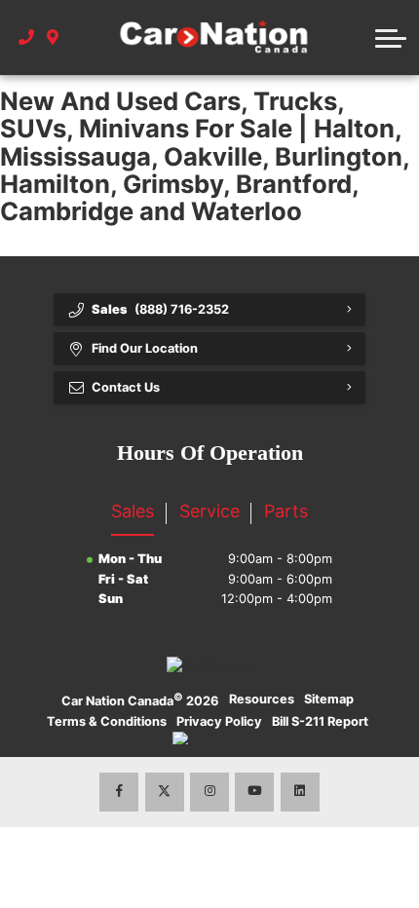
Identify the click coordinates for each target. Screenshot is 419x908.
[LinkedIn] (300, 792)
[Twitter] (164, 792)
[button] (390, 38)
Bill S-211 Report (320, 721)
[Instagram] (209, 792)
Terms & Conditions (107, 721)
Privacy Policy (219, 721)
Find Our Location (145, 348)
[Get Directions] (53, 38)
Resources (261, 699)
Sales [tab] (132, 511)
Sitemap (329, 699)
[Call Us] (27, 38)
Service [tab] (209, 511)
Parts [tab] (286, 511)
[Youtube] (254, 792)
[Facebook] (118, 792)
